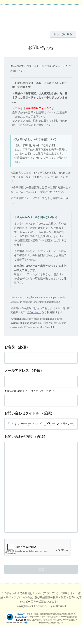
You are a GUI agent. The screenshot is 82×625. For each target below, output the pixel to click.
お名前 (9, 347)
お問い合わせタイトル (21, 413)
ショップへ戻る (63, 34)
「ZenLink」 (34, 312)
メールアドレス (16, 370)
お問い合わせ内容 (18, 436)
